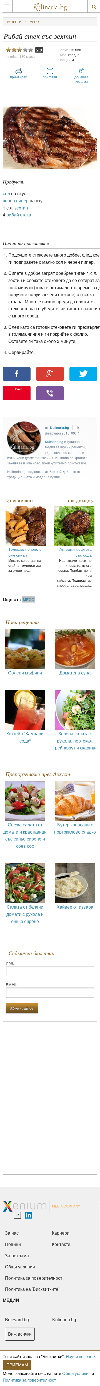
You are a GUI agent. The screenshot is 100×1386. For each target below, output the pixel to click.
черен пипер (16, 200)
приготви (50, 76)
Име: (11, 963)
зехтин (21, 208)
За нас (12, 1233)
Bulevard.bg (17, 1319)
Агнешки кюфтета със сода (75, 552)
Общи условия (76, 1373)
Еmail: (12, 984)
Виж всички (20, 1334)
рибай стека (18, 214)
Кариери (60, 1233)
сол (6, 193)
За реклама (17, 1255)
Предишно (19, 500)
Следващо (81, 500)
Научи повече (79, 1356)
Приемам (17, 1364)
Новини (13, 1244)
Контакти (61, 1244)
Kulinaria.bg (59, 427)
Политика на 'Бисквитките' (32, 1289)
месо (34, 21)
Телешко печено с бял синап (24, 552)
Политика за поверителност (29, 1380)
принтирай (18, 76)
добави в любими (81, 79)
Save (18, 389)
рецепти (14, 21)
